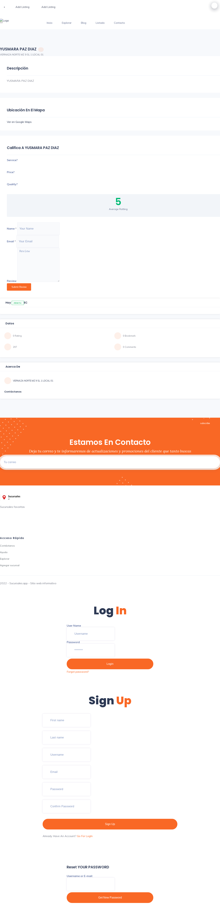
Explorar (67, 22)
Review (11, 281)
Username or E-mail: (80, 876)
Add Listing (22, 7)
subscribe (205, 423)
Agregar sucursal (9, 565)
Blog (83, 22)
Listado (100, 22)
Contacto (119, 22)
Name (11, 228)
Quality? (12, 184)
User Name (74, 625)
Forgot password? (78, 671)
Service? (12, 160)
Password (73, 642)
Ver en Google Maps (19, 122)
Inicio (49, 22)
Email (10, 241)
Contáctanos (7, 545)
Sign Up (110, 824)
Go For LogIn (85, 836)
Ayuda (3, 552)
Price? (10, 172)
